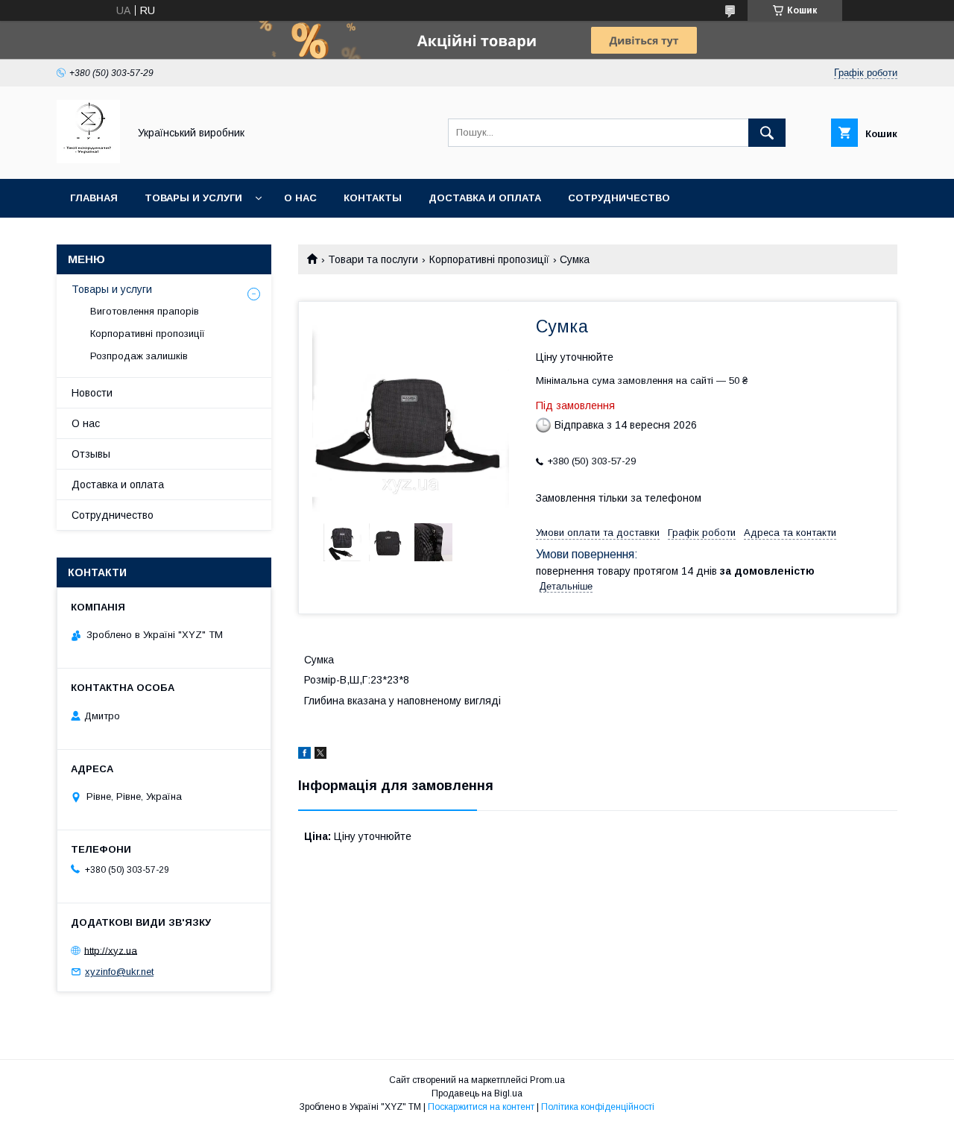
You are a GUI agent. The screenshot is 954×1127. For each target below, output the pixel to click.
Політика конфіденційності (597, 1107)
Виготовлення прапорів (144, 311)
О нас (300, 197)
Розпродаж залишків (139, 356)
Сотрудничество (619, 197)
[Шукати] (767, 133)
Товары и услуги (193, 197)
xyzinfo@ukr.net (119, 971)
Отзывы (91, 454)
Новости (92, 393)
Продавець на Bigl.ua (477, 1093)
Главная (94, 197)
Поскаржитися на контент (481, 1107)
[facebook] (304, 755)
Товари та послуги (373, 259)
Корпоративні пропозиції (489, 259)
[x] (320, 755)
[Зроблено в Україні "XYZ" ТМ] (88, 159)
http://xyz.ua (110, 950)
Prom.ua (547, 1080)
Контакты (373, 197)
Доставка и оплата (485, 197)
